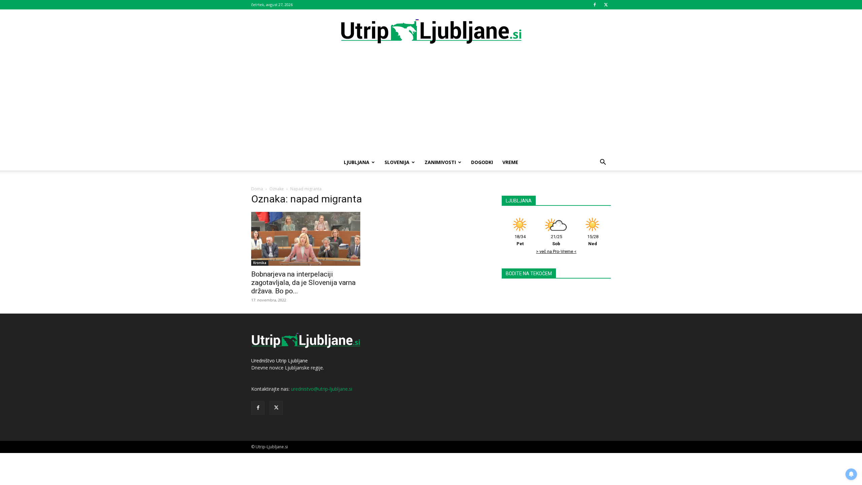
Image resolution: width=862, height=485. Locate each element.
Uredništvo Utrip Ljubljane (279, 360)
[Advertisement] (431, 104)
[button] (603, 163)
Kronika (259, 262)
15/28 (592, 240)
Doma (257, 189)
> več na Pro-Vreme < (556, 251)
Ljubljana (356, 162)
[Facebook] (595, 4)
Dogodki (482, 162)
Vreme (510, 162)
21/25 (556, 240)
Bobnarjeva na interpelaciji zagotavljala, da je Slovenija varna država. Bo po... (303, 282)
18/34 (520, 240)
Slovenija (397, 162)
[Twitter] (606, 4)
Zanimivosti (440, 162)
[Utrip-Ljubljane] (431, 32)
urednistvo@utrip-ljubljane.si (321, 389)
